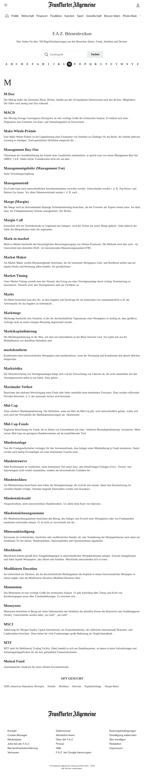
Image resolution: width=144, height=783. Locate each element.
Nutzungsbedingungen (122, 730)
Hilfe (58, 748)
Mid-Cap (11, 405)
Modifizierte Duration (20, 569)
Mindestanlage (15, 442)
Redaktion (115, 743)
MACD (9, 113)
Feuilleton (56, 15)
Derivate (76, 686)
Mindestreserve (15, 461)
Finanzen (42, 15)
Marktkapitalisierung (20, 331)
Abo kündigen (117, 739)
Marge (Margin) (16, 202)
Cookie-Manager (17, 735)
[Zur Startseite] (72, 5)
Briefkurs (64, 686)
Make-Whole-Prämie (20, 131)
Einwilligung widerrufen (122, 735)
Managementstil (16, 183)
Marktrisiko (13, 368)
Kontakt (12, 730)
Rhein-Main (130, 15)
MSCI (8, 624)
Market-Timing (16, 276)
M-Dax (9, 94)
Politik (15, 15)
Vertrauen (13, 752)
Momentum (13, 587)
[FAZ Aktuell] (7, 15)
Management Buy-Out (21, 150)
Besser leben (112, 15)
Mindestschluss (15, 480)
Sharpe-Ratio (111, 686)
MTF (8, 643)
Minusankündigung (19, 531)
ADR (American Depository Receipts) (24, 686)
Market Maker (15, 257)
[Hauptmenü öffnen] (6, 5)
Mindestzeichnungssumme (24, 513)
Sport (80, 15)
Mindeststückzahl (17, 498)
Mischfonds (12, 550)
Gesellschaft (93, 15)
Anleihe (51, 686)
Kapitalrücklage (93, 686)
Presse (60, 743)
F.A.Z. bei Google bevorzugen (73, 752)
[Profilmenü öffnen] (138, 5)
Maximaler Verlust (18, 387)
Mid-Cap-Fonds (16, 424)
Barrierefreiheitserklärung (23, 748)
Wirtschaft (27, 15)
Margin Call (13, 220)
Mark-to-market (16, 239)
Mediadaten (15, 739)
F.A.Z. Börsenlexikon (72, 33)
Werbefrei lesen (65, 735)
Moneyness (12, 606)
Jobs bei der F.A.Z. (19, 743)
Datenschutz (63, 730)
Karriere (69, 15)
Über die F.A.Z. (65, 739)
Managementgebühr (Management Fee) (34, 168)
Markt (9, 294)
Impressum (116, 748)
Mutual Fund (14, 661)
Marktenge (12, 313)
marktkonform (15, 350)
